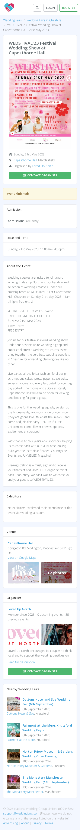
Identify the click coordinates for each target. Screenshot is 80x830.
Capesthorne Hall (25, 160)
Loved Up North (42, 166)
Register (68, 8)
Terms (49, 823)
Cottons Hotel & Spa (20, 713)
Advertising (10, 823)
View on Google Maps (22, 557)
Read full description (21, 662)
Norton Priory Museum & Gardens (29, 766)
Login (50, 8)
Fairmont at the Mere (21, 740)
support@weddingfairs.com (21, 813)
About (25, 823)
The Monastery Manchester (25, 792)
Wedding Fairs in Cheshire (44, 20)
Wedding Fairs (12, 20)
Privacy (36, 823)
